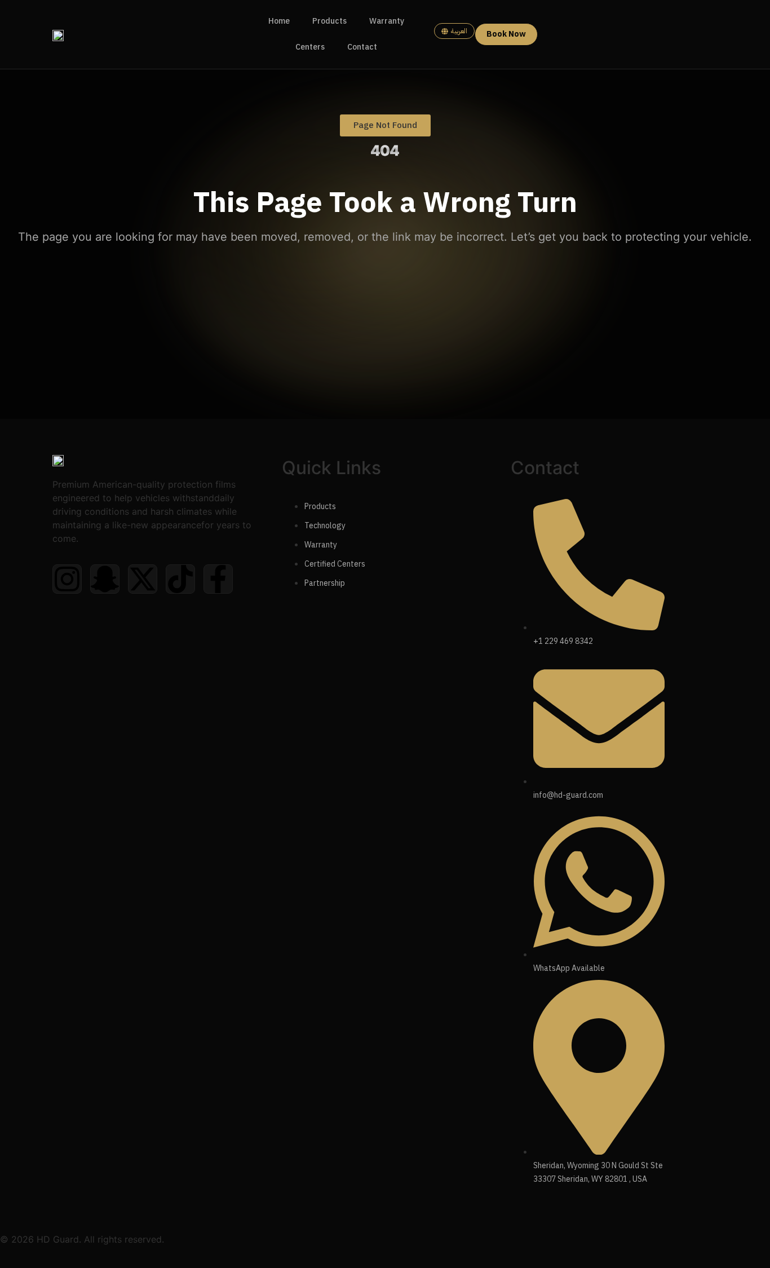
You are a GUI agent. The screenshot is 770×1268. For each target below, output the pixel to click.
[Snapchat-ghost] (105, 579)
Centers (310, 47)
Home (279, 21)
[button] (385, 125)
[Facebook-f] (218, 579)
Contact (362, 47)
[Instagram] (67, 579)
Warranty (386, 21)
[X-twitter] (142, 579)
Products (329, 21)
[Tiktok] (180, 579)
